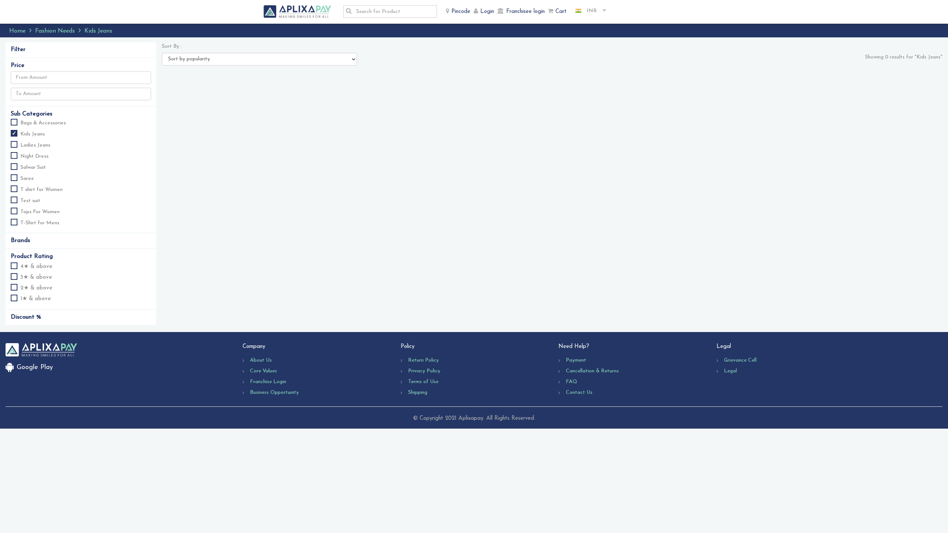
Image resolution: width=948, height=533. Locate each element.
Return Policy (423, 360)
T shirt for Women (41, 189)
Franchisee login (525, 11)
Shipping (417, 392)
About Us (261, 360)
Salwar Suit (33, 167)
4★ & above (36, 266)
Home (17, 31)
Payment (576, 360)
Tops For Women (40, 212)
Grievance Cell (740, 360)
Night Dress (34, 156)
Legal (730, 371)
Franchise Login (268, 382)
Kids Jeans (32, 134)
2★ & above (36, 288)
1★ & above (35, 299)
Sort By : (172, 46)
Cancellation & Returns (592, 371)
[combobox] (588, 11)
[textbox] (394, 11)
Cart (561, 11)
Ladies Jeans (35, 145)
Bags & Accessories (43, 123)
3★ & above (36, 277)
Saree (27, 178)
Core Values (263, 371)
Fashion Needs (55, 31)
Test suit (30, 201)
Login (487, 11)
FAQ (571, 382)
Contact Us (579, 392)
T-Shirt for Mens (39, 223)
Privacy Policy (424, 371)
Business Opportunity (274, 392)
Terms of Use (423, 382)
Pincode (460, 11)
